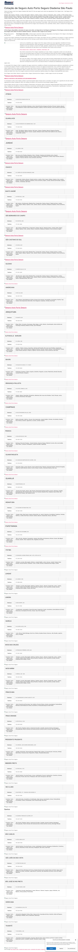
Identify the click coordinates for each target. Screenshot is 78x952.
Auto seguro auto (14, 949)
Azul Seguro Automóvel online (66, 3)
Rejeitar (61, 948)
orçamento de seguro (36, 949)
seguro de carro (45, 949)
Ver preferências (71, 948)
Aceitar (51, 948)
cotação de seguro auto (24, 949)
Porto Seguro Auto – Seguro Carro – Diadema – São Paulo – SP (34, 49)
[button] (75, 939)
